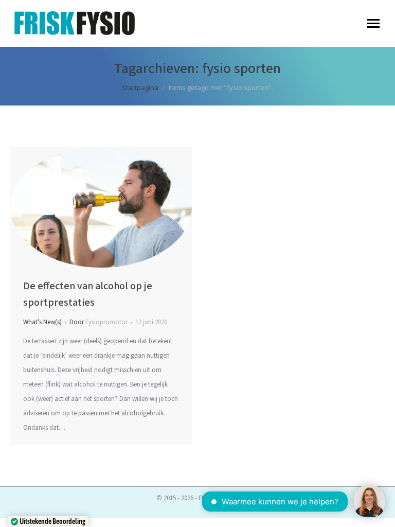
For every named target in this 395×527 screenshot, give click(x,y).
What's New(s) (42, 322)
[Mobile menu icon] (373, 23)
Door (98, 322)
